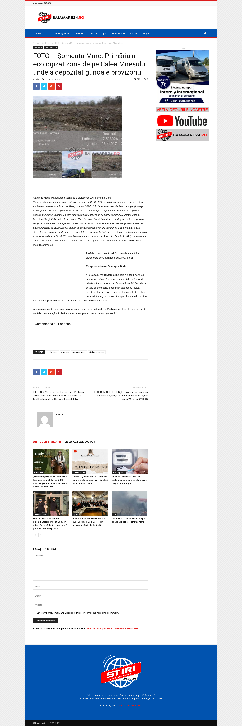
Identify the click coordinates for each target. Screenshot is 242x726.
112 (48, 33)
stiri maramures (96, 352)
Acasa (38, 33)
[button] (205, 33)
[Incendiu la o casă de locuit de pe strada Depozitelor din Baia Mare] (130, 503)
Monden (134, 33)
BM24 (43, 79)
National (93, 33)
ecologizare (52, 352)
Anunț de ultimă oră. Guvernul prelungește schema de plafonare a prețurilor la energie (129, 480)
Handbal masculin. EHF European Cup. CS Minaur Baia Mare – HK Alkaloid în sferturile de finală (88, 521)
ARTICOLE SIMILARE (47, 441)
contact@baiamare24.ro (129, 705)
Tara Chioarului (51, 48)
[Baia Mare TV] (182, 124)
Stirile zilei (46, 43)
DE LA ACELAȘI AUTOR (79, 441)
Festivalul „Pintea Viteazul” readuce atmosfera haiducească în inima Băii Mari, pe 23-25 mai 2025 (90, 480)
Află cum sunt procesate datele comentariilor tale (112, 628)
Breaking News (61, 33)
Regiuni (146, 33)
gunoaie (65, 352)
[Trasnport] (182, 76)
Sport (104, 33)
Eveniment (79, 33)
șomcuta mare (79, 352)
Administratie (118, 33)
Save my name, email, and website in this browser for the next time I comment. (78, 612)
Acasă (36, 43)
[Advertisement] (149, 17)
